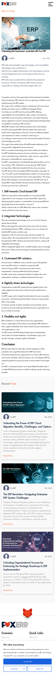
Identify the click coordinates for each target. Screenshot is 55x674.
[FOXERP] (9, 3)
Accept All (28, 661)
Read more (8, 455)
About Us (33, 637)
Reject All (39, 669)
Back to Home (8, 10)
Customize (14, 669)
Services (5, 637)
